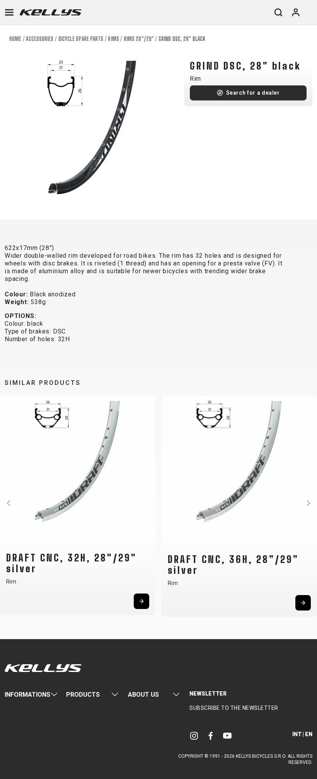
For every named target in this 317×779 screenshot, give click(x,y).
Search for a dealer (253, 93)
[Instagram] (194, 735)
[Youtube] (227, 735)
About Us (143, 694)
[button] (8, 503)
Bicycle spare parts (81, 39)
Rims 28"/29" (139, 39)
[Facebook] (210, 735)
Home (15, 39)
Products (83, 694)
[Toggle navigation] (9, 12)
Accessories (39, 39)
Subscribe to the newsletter (233, 708)
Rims (113, 39)
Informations (27, 694)
